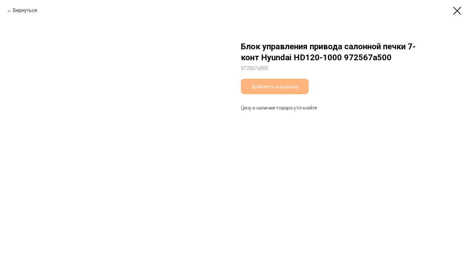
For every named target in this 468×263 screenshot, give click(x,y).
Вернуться (25, 10)
